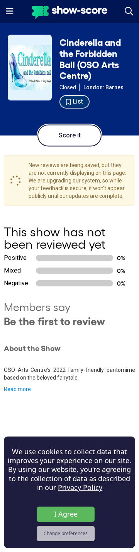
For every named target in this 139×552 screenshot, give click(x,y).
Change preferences (66, 533)
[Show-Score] (69, 13)
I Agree (66, 514)
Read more (17, 389)
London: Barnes (103, 87)
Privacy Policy (80, 487)
